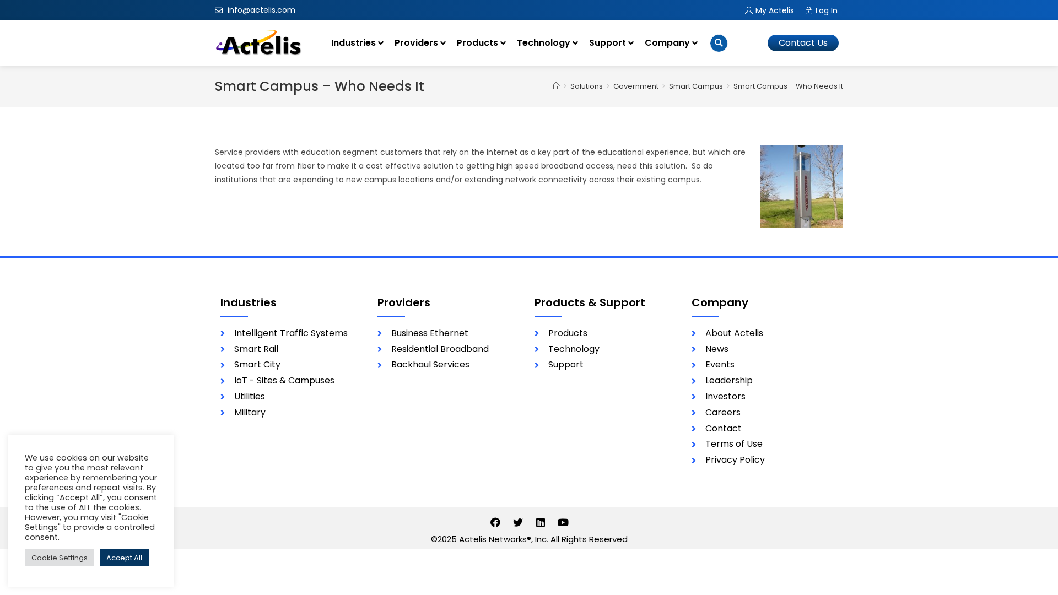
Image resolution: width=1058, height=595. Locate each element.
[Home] (556, 86)
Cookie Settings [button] (59, 558)
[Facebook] (495, 522)
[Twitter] (518, 522)
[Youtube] (563, 522)
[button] (803, 43)
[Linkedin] (540, 522)
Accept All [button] (124, 558)
